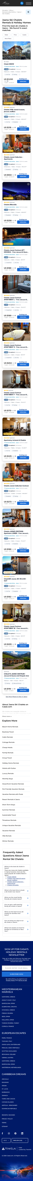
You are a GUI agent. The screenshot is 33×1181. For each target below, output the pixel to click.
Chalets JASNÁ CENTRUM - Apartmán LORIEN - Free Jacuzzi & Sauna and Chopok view (16, 532)
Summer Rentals (8, 810)
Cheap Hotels (7, 747)
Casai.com (10, 1155)
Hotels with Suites (9, 768)
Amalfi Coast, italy (9, 1000)
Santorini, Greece (8, 997)
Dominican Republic (9, 1108)
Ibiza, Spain (6, 1016)
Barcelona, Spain (8, 1003)
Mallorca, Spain (8, 1020)
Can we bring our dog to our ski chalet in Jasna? (14, 921)
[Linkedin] (22, 1134)
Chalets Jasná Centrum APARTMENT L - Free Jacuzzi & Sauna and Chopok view (15, 299)
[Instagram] (9, 1134)
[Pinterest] (15, 1134)
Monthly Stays (7, 779)
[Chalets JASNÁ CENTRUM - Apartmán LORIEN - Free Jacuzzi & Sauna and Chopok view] (16, 518)
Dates (6, 34)
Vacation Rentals (8, 831)
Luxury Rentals (8, 773)
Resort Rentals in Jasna (11, 799)
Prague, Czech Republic (11, 1048)
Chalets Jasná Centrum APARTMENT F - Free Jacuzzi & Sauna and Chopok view (15, 394)
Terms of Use (22, 980)
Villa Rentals (6, 836)
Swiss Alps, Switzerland (11, 1044)
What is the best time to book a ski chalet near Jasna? (14, 891)
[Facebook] (2, 1134)
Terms (4, 1122)
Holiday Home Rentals (10, 763)
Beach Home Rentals (10, 727)
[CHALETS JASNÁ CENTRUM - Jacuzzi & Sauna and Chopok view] (16, 660)
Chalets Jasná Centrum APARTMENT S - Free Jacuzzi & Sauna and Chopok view (15, 346)
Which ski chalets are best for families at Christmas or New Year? (14, 929)
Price (15, 34)
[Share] (28, 12)
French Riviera (7, 1013)
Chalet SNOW (9, 64)
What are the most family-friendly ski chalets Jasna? (13, 898)
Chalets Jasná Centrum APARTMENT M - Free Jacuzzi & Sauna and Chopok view (15, 627)
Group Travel (7, 758)
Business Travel (8, 732)
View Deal (23, 81)
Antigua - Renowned (9, 1105)
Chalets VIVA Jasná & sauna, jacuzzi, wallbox (14, 110)
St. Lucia (5, 1089)
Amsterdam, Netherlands (11, 1067)
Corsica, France (8, 1026)
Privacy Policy (10, 980)
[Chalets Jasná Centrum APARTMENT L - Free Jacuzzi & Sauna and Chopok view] (16, 284)
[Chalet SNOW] (16, 50)
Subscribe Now (16, 974)
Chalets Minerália (10, 205)
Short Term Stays (8, 805)
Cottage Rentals (8, 742)
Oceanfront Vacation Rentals (13, 784)
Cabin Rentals (7, 737)
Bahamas (5, 1082)
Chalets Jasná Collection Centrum (16, 486)
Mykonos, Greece (8, 1010)
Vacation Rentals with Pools (12, 794)
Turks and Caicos (8, 1099)
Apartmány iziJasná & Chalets (15, 440)
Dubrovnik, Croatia (9, 1006)
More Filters (8, 38)
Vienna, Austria (7, 1057)
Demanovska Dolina (10, 66)
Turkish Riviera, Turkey (10, 1023)
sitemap (5, 1126)
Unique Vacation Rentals (11, 825)
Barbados (6, 1092)
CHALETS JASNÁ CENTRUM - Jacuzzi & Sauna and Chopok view (16, 675)
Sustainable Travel (9, 815)
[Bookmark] (28, 43)
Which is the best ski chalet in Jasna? (14, 867)
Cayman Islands (8, 1102)
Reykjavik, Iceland (8, 1054)
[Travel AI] (9, 1149)
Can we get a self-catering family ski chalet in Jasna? (13, 905)
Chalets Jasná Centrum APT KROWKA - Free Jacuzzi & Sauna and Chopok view (16, 251)
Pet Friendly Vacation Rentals (13, 789)
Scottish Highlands (9, 1051)
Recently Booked (8, 1115)
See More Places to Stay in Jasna (16, 696)
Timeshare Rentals (9, 820)
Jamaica (5, 1095)
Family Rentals (7, 753)
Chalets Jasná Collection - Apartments (13, 158)
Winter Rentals (8, 841)
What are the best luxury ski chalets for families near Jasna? (13, 913)
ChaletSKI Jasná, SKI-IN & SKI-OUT (15, 580)
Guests (24, 34)
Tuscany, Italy (7, 1041)
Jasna (17, 66)
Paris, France (7, 1038)
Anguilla (5, 1079)
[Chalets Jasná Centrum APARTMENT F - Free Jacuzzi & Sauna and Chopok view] (16, 379)
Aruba (4, 1085)
